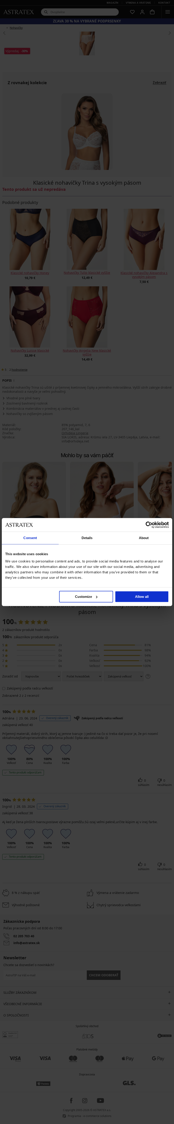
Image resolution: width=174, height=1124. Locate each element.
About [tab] (144, 538)
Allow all (142, 597)
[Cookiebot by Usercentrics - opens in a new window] (149, 524)
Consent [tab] (30, 538)
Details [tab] (87, 538)
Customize (83, 597)
